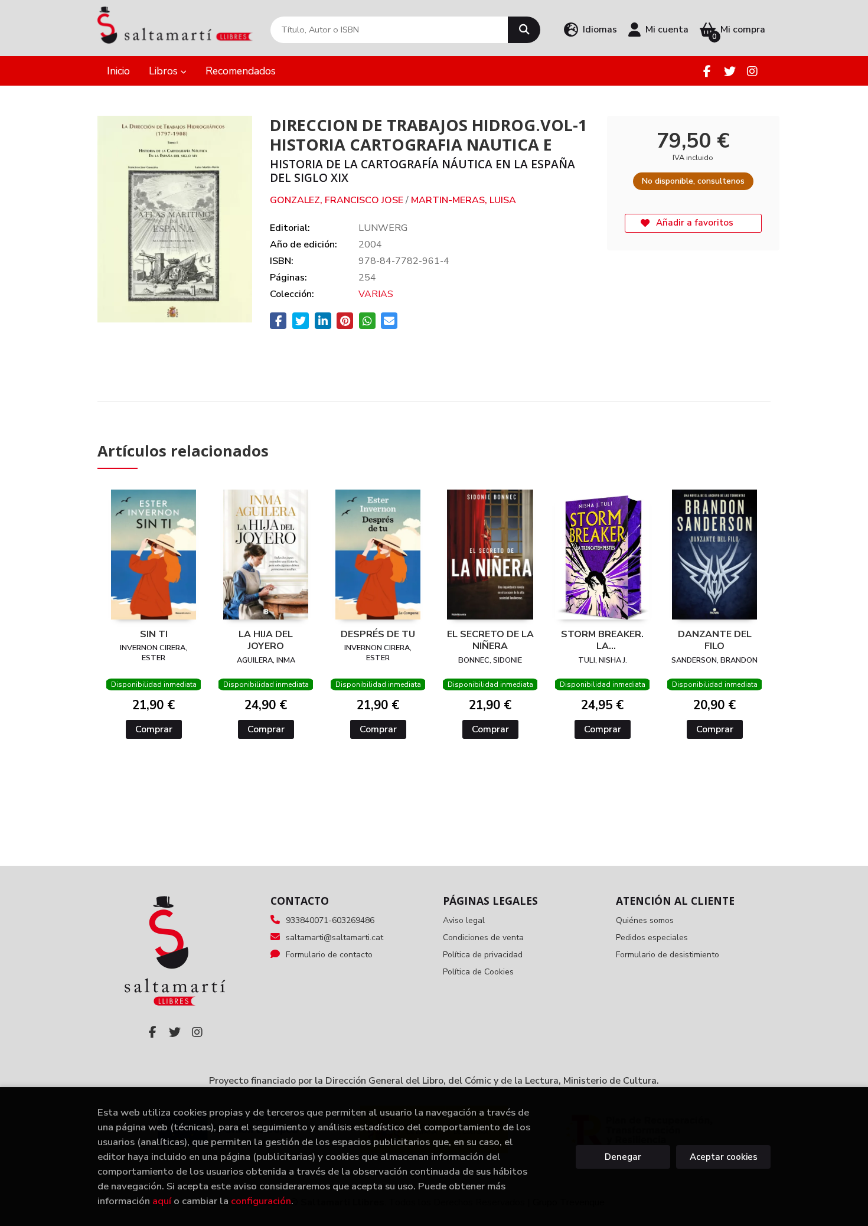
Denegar (623, 1157)
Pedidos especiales (652, 937)
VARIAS (375, 294)
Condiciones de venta (483, 937)
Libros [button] (165, 71)
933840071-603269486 (330, 920)
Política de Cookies (478, 971)
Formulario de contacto (329, 954)
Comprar (153, 729)
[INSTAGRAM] (752, 71)
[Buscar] (524, 30)
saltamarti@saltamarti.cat (334, 937)
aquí (161, 1201)
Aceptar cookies (724, 1157)
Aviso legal (464, 920)
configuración (261, 1201)
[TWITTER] (729, 71)
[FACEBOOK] (707, 71)
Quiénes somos (645, 920)
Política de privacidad (483, 954)
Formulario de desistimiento (667, 954)
